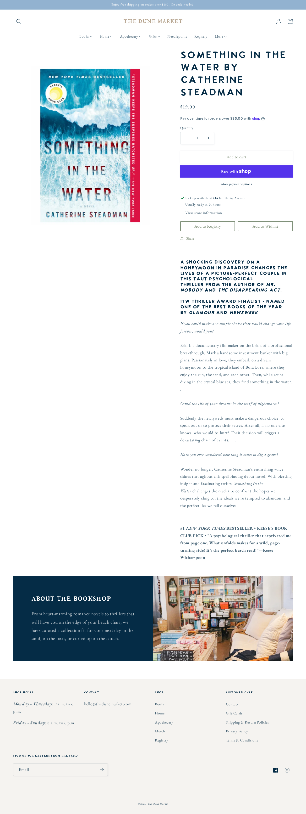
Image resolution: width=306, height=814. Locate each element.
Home (160, 713)
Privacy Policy (237, 731)
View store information (203, 212)
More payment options (236, 184)
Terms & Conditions (242, 740)
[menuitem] (86, 36)
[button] (19, 21)
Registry (161, 740)
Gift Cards (234, 713)
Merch (160, 731)
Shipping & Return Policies (247, 722)
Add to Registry (207, 226)
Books (159, 704)
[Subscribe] (102, 769)
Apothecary (164, 722)
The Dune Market (158, 803)
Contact (232, 704)
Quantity (186, 128)
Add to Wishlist (265, 226)
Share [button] (190, 238)
